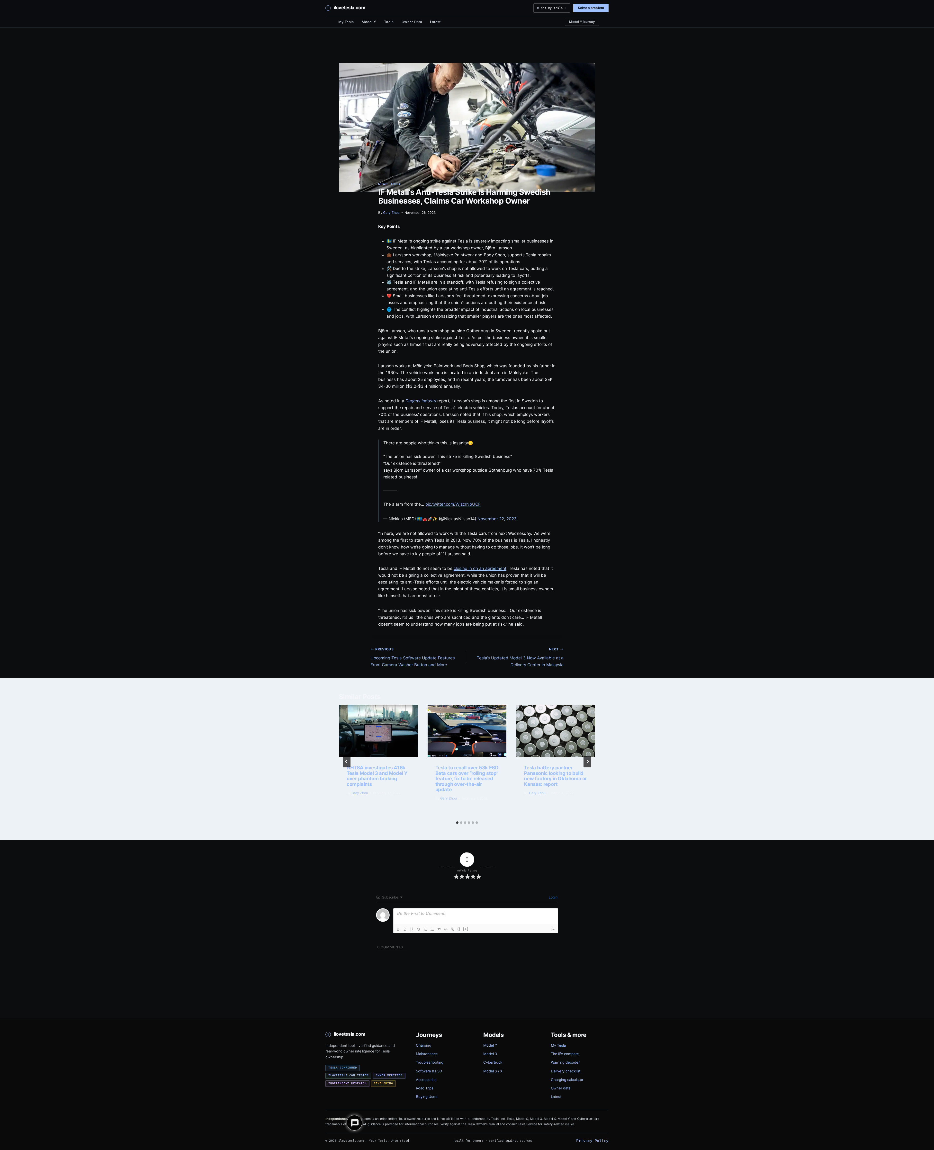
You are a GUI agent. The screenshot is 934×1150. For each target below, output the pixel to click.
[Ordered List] (425, 929)
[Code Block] (445, 929)
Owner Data (412, 22)
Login (552, 897)
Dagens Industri (420, 400)
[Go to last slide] (346, 761)
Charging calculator (567, 1080)
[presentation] (378, 731)
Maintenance (427, 1054)
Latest (435, 22)
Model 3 (490, 1054)
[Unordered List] (432, 929)
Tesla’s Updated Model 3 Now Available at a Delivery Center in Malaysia (520, 657)
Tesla (395, 184)
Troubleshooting (429, 1062)
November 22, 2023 (497, 518)
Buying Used (427, 1097)
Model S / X (492, 1071)
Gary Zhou (391, 213)
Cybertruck (492, 1062)
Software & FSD (429, 1071)
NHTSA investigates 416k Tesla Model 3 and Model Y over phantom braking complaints (377, 776)
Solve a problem (591, 8)
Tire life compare (565, 1054)
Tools (389, 22)
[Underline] (411, 929)
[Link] (452, 929)
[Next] (587, 761)
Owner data (560, 1088)
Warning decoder (565, 1062)
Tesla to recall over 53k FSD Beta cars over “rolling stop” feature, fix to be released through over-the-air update (467, 778)
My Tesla (346, 22)
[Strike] (418, 929)
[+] (465, 929)
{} (459, 929)
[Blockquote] (439, 929)
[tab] (457, 822)
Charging (423, 1045)
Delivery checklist (565, 1071)
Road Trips (424, 1088)
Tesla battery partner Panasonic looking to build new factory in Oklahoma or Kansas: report (555, 776)
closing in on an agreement (480, 568)
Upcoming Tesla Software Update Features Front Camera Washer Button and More (412, 657)
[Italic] (405, 929)
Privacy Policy (592, 1141)
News (382, 184)
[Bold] (398, 929)
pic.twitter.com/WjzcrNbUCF (453, 504)
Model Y (369, 22)
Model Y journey (582, 22)
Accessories (426, 1080)
